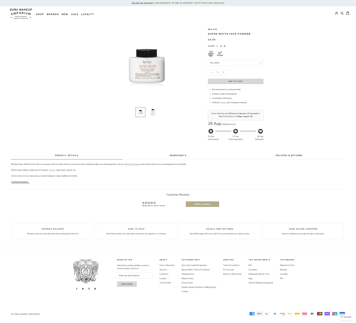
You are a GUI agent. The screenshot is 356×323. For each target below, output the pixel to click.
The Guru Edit (165, 283)
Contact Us (164, 274)
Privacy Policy (187, 283)
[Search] (342, 13)
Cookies (185, 291)
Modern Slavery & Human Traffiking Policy (199, 287)
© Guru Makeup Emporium (25, 314)
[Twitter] (221, 46)
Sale (75, 14)
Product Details (66, 155)
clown (223, 102)
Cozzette (283, 274)
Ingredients (178, 155)
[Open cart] (347, 13)
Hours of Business (167, 265)
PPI (281, 278)
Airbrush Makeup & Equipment (261, 283)
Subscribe (127, 284)
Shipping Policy (188, 274)
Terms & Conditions (231, 265)
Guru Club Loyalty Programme (194, 265)
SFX (250, 265)
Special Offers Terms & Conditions (196, 270)
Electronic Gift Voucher (232, 274)
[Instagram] (89, 288)
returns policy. (244, 234)
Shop (40, 14)
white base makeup (132, 164)
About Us (163, 270)
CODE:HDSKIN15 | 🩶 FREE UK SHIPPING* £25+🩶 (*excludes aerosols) (178, 3)
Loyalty (87, 14)
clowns (52, 170)
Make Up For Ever (287, 265)
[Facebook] (217, 46)
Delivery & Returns (289, 155)
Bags (251, 278)
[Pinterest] (224, 46)
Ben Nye (212, 29)
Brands (53, 14)
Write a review (202, 204)
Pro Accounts (228, 270)
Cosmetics (253, 270)
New (65, 14)
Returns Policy (187, 278)
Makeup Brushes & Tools (259, 274)
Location (163, 278)
